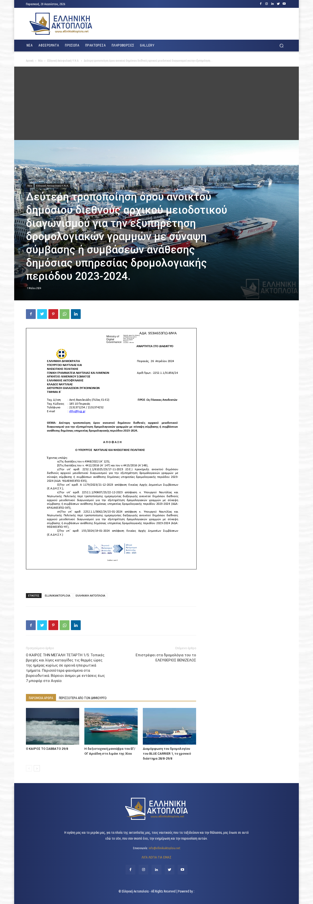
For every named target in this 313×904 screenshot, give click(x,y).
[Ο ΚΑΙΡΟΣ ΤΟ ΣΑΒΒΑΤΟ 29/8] (52, 726)
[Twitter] (278, 4)
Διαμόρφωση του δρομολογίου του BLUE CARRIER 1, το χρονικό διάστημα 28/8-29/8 (167, 753)
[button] (281, 45)
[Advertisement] (156, 103)
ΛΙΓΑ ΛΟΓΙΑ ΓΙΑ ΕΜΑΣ (156, 857)
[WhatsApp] (64, 314)
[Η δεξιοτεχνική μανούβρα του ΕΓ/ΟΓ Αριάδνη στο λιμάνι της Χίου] (111, 726)
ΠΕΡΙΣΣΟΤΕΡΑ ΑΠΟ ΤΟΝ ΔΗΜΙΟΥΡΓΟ (83, 698)
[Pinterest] (53, 314)
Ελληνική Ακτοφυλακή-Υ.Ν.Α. (63, 60)
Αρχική (30, 60)
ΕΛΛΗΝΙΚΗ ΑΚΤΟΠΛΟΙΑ (90, 595)
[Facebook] (261, 4)
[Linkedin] (272, 4)
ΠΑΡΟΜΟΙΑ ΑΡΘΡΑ (41, 698)
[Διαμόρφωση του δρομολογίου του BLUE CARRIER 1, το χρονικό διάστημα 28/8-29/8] (169, 726)
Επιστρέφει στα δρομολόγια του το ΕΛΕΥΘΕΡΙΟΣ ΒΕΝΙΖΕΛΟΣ (166, 657)
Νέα (40, 60)
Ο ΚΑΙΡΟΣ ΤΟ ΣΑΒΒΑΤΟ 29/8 (47, 749)
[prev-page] (29, 768)
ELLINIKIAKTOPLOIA (57, 595)
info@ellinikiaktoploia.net (164, 848)
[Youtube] (284, 4)
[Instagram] (266, 4)
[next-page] (37, 768)
